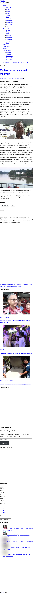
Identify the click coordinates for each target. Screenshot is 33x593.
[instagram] (3, 508)
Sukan (8, 13)
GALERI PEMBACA (8, 50)
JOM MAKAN (6, 46)
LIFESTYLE (6, 28)
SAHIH (3, 592)
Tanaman (8, 54)
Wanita (8, 41)
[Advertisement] (16, 236)
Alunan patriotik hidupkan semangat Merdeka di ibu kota (16, 353)
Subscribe (4, 443)
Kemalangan (9, 22)
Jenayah (8, 18)
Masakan (8, 52)
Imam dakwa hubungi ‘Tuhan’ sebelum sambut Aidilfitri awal (16, 284)
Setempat (16, 78)
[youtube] (3, 512)
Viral (7, 26)
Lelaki (7, 43)
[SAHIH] (2, 1)
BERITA (5, 6)
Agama (8, 30)
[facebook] (3, 506)
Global (8, 15)
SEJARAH (5, 48)
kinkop (2, 78)
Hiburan (8, 35)
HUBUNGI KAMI (8, 59)
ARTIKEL (5, 45)
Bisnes (8, 11)
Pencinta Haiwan (10, 57)
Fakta (7, 17)
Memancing (9, 56)
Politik (8, 9)
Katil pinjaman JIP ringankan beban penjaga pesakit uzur (15, 384)
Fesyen (8, 31)
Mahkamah (9, 24)
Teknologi (9, 39)
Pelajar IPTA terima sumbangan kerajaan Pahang (13, 286)
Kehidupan (9, 20)
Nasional (8, 7)
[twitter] (3, 510)
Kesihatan (9, 37)
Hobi (7, 33)
